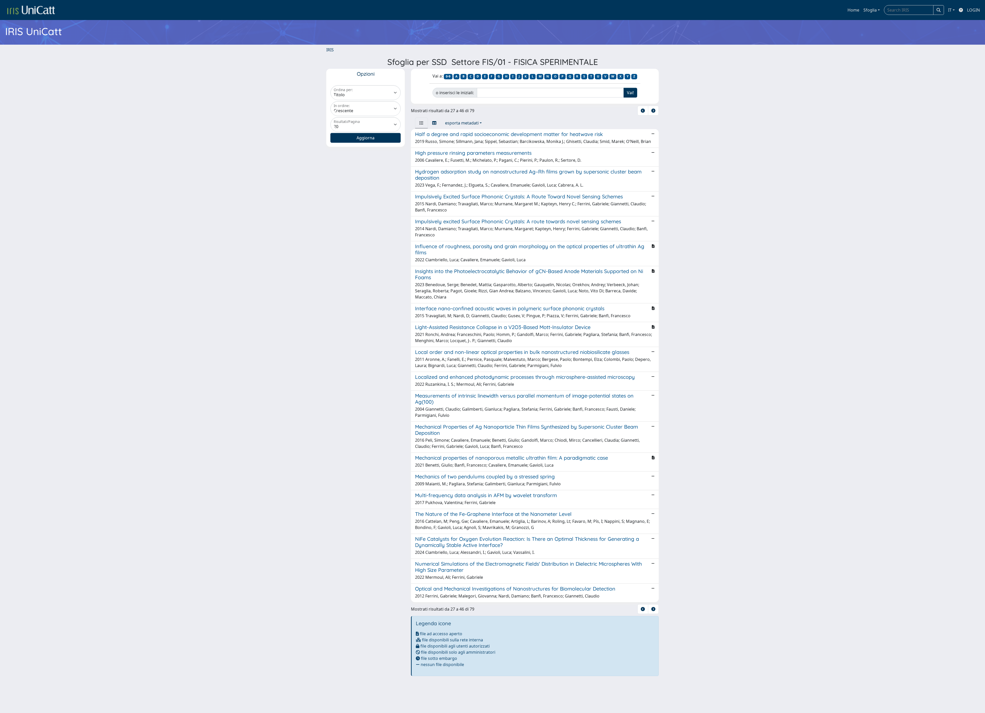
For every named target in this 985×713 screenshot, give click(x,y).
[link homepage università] (31, 10)
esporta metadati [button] (462, 123)
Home (853, 10)
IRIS (330, 50)
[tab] (421, 123)
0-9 (448, 76)
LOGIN (973, 10)
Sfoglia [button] (870, 10)
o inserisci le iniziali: (455, 92)
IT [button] (950, 10)
